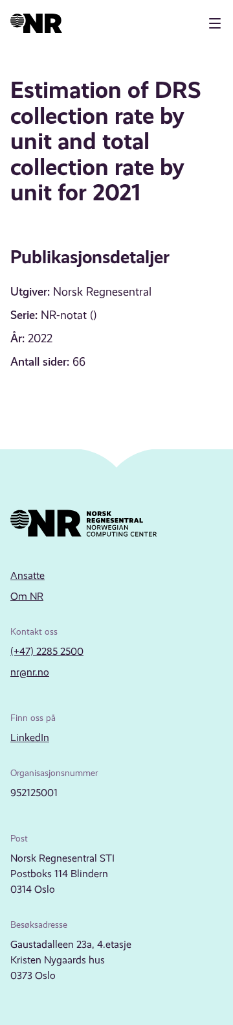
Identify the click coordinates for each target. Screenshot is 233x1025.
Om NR (26, 596)
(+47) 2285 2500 (46, 651)
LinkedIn (29, 737)
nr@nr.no (29, 672)
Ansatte (27, 575)
